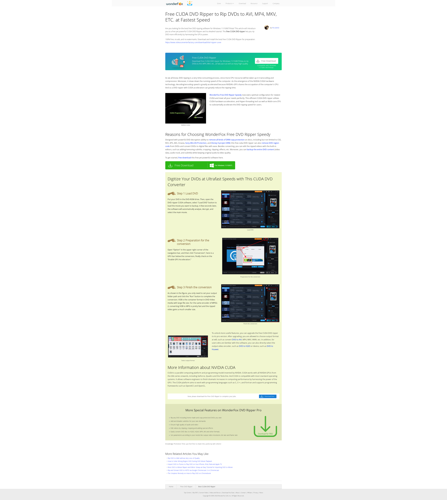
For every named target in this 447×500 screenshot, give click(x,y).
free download (184, 157)
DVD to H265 (244, 346)
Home (171, 486)
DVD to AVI (237, 339)
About (237, 493)
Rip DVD (195, 493)
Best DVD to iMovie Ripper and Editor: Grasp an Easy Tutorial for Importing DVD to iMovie (200, 467)
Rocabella (275, 28)
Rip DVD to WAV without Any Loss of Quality (184, 458)
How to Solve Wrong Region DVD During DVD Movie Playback (190, 461)
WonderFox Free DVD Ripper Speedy (226, 95)
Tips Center (187, 493)
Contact (243, 493)
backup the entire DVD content (260, 149)
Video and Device (215, 493)
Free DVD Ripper (186, 486)
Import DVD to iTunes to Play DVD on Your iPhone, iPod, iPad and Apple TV (195, 464)
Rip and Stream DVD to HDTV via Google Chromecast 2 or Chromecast (193, 470)
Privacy (255, 493)
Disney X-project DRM (220, 143)
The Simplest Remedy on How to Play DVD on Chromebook (189, 473)
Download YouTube (228, 493)
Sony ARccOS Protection (196, 143)
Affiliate (249, 493)
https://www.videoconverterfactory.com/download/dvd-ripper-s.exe (193, 42)
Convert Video (203, 493)
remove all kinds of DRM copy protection (227, 139)
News (261, 493)
